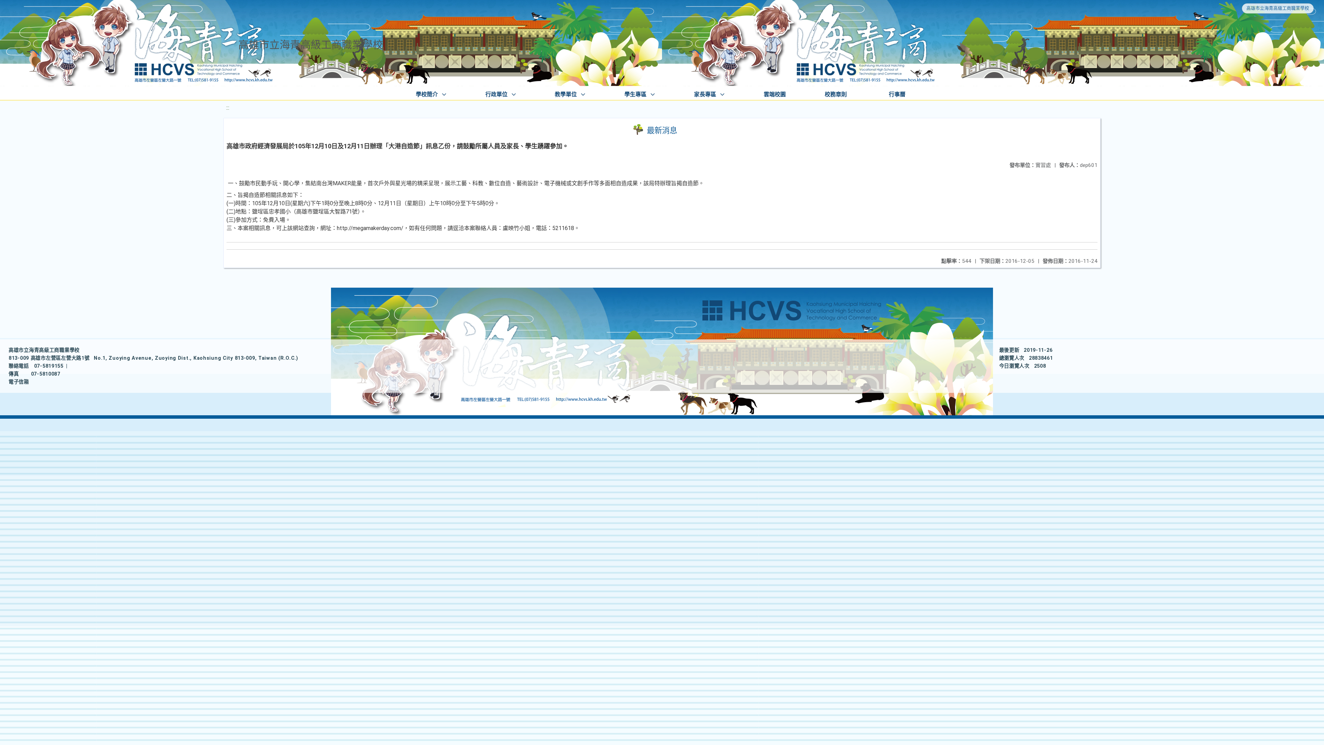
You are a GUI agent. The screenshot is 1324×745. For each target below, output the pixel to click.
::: (227, 108)
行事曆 (897, 94)
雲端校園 (775, 94)
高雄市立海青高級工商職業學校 (1277, 8)
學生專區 (635, 94)
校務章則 (836, 94)
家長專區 (705, 94)
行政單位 (496, 94)
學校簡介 (427, 94)
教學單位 (566, 94)
